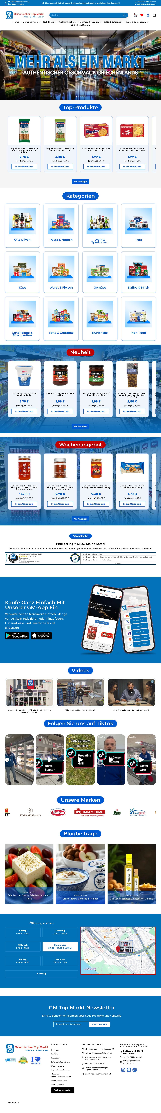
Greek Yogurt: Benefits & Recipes (80, 898)
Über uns (55, 1050)
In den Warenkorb (24, 166)
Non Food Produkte (89, 22)
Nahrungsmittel (30, 22)
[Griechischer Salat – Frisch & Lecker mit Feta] (29, 874)
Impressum (56, 1058)
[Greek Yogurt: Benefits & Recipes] (80, 874)
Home (16, 22)
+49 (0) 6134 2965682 (132, 1057)
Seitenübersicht (58, 1084)
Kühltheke (49, 22)
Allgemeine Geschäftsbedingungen (61, 1075)
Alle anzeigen (80, 181)
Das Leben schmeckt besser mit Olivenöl (132, 898)
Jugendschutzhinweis (60, 1070)
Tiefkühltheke (66, 22)
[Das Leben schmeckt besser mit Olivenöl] (132, 874)
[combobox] (88, 15)
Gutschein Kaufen (80, 25)
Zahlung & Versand (59, 1080)
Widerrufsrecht (57, 1066)
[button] (29, 692)
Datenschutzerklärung (60, 1062)
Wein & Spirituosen (136, 22)
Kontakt (54, 1054)
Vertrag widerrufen (62, 1090)
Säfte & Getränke (113, 22)
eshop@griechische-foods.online (132, 1062)
